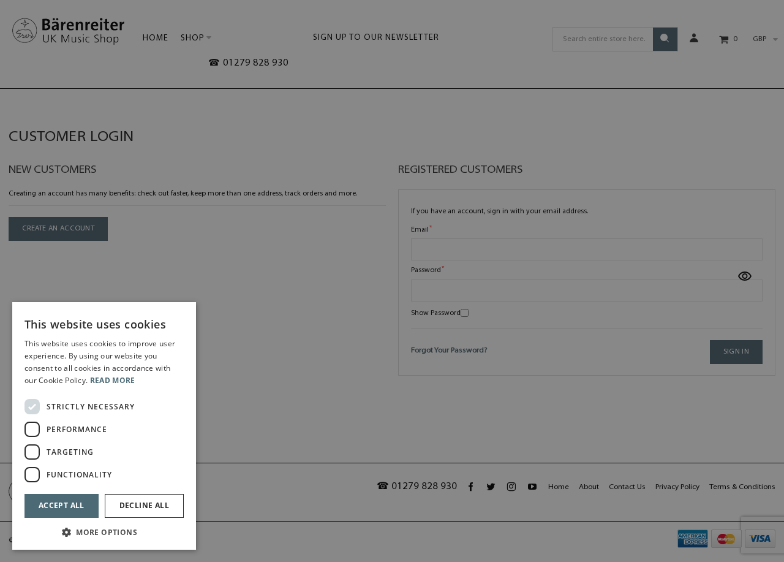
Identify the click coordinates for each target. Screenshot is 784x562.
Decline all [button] (144, 505)
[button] (104, 531)
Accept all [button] (62, 505)
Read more (112, 380)
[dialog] (104, 426)
